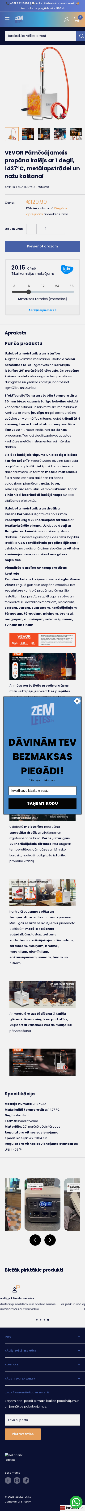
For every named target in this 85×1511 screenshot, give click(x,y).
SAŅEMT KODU (42, 803)
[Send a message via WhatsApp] (76, 1502)
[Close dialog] (77, 701)
